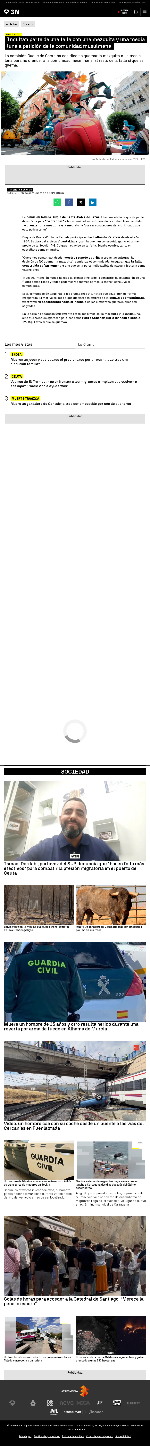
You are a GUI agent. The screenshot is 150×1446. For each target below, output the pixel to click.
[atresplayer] (135, 12)
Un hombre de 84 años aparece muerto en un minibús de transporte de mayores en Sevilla (37, 1183)
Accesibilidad (123, 1436)
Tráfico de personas (53, 2)
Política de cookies (73, 1436)
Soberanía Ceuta (15, 2)
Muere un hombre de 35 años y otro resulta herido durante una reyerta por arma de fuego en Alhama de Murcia (71, 1026)
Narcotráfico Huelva (77, 2)
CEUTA (17, 376)
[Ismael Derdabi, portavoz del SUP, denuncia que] (75, 821)
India (17, 354)
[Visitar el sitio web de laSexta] (33, 1403)
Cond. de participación (99, 1436)
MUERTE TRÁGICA (25, 399)
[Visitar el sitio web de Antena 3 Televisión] (16, 1403)
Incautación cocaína (128, 2)
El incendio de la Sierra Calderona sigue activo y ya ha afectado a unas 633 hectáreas (110, 1359)
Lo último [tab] (86, 344)
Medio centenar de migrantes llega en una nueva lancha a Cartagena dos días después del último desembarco (107, 1185)
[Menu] (145, 11)
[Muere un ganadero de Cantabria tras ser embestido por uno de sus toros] (111, 905)
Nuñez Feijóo (33, 2)
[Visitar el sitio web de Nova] (66, 1403)
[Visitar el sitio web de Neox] (50, 1403)
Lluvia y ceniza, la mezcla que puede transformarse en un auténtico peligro (37, 928)
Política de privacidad (47, 1436)
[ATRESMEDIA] (75, 1391)
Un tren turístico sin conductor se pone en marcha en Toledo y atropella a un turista (37, 1359)
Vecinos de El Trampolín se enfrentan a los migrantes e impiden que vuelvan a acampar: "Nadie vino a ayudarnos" (74, 383)
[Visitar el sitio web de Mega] (83, 1403)
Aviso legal (25, 1436)
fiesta (26, 282)
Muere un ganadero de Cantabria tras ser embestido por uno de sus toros (71, 404)
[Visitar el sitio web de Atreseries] (100, 1403)
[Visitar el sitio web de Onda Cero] (117, 1403)
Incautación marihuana (102, 2)
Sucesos (28, 24)
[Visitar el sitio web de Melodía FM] (54, 1412)
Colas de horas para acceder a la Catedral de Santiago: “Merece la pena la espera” (74, 1301)
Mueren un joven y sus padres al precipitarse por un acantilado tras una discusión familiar (69, 361)
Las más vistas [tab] (18, 344)
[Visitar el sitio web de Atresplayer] (75, 1412)
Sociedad (75, 771)
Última (125, 11)
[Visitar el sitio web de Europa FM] (134, 1403)
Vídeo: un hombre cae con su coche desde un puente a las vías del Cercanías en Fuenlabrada (74, 1126)
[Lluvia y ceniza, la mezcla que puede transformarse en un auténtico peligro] (39, 905)
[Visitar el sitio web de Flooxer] (96, 1412)
